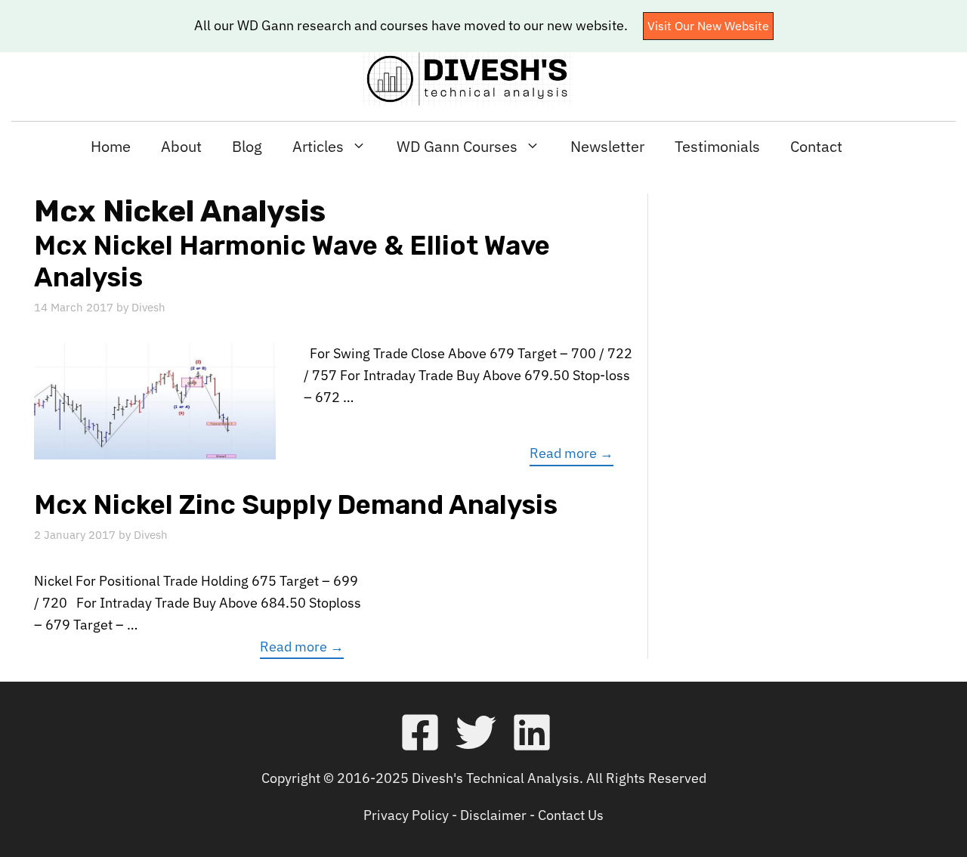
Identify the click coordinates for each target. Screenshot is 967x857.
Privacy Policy (406, 815)
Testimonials (717, 146)
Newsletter (607, 146)
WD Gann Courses (457, 146)
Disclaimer (493, 815)
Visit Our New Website (708, 25)
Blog (247, 146)
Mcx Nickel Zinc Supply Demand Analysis (296, 505)
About (181, 146)
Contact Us (571, 815)
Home (111, 146)
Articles (318, 146)
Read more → (571, 453)
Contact (816, 146)
